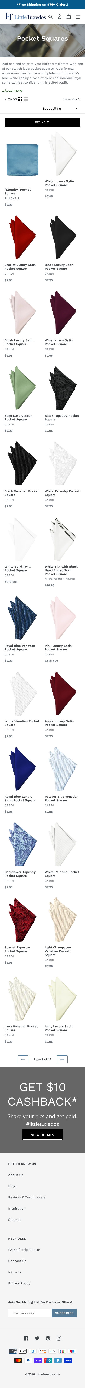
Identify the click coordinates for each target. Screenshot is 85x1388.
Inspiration (17, 1208)
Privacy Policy (19, 1283)
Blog (11, 1186)
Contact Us (17, 1261)
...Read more (12, 90)
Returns (14, 1272)
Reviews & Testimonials (26, 1197)
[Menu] (77, 16)
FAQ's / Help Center (24, 1250)
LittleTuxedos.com (48, 1374)
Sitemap (14, 1220)
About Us (15, 1175)
